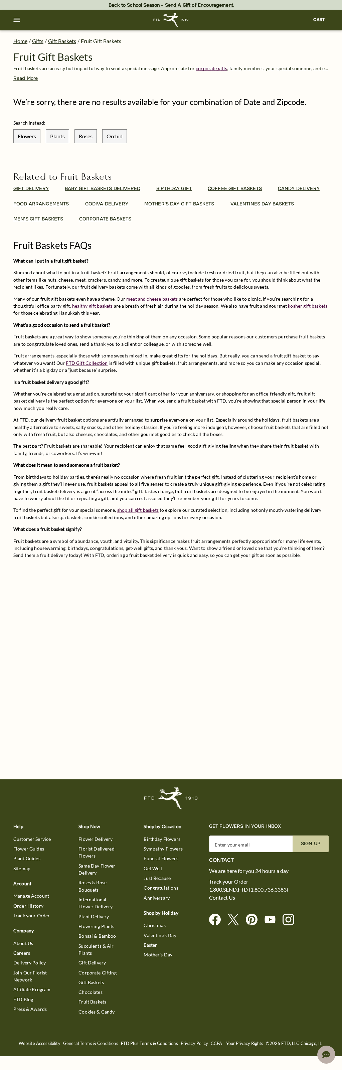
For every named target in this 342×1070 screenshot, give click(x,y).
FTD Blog (23, 999)
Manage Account (31, 896)
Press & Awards (30, 1009)
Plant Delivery (93, 916)
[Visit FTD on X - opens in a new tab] (235, 920)
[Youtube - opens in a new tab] (272, 920)
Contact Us (222, 897)
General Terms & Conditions (90, 1043)
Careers (21, 953)
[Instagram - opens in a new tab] (291, 920)
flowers (27, 136)
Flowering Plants (96, 926)
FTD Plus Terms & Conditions (149, 1043)
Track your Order (31, 915)
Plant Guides (26, 858)
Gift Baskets (62, 41)
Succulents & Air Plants (96, 949)
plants (57, 136)
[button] (16, 20)
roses (86, 136)
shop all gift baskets (138, 510)
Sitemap (21, 868)
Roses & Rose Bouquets (92, 886)
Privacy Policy (194, 1043)
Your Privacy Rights (244, 1043)
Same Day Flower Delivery (96, 869)
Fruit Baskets (92, 1002)
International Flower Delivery (95, 903)
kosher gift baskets (307, 306)
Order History (28, 906)
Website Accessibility (39, 1043)
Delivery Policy (29, 962)
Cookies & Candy (96, 1012)
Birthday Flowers (162, 839)
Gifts (37, 41)
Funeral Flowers (161, 858)
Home (20, 41)
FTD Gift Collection (87, 363)
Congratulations (161, 888)
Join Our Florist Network (30, 976)
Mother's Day (158, 954)
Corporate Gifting (97, 972)
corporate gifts (211, 68)
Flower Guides (28, 849)
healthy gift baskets (92, 306)
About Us (23, 943)
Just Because (157, 878)
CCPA (216, 1043)
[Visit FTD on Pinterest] (254, 920)
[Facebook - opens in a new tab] (217, 920)
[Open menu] (16, 20)
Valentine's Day (160, 935)
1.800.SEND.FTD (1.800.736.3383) (248, 889)
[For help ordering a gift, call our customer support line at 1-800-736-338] (171, 20)
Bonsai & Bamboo (97, 936)
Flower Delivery (95, 839)
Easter (150, 945)
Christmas (154, 925)
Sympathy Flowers (163, 849)
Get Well (153, 868)
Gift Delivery (92, 962)
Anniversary (157, 898)
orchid (115, 136)
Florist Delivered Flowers (96, 852)
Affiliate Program (32, 989)
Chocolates (90, 992)
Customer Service (32, 839)
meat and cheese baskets (152, 299)
